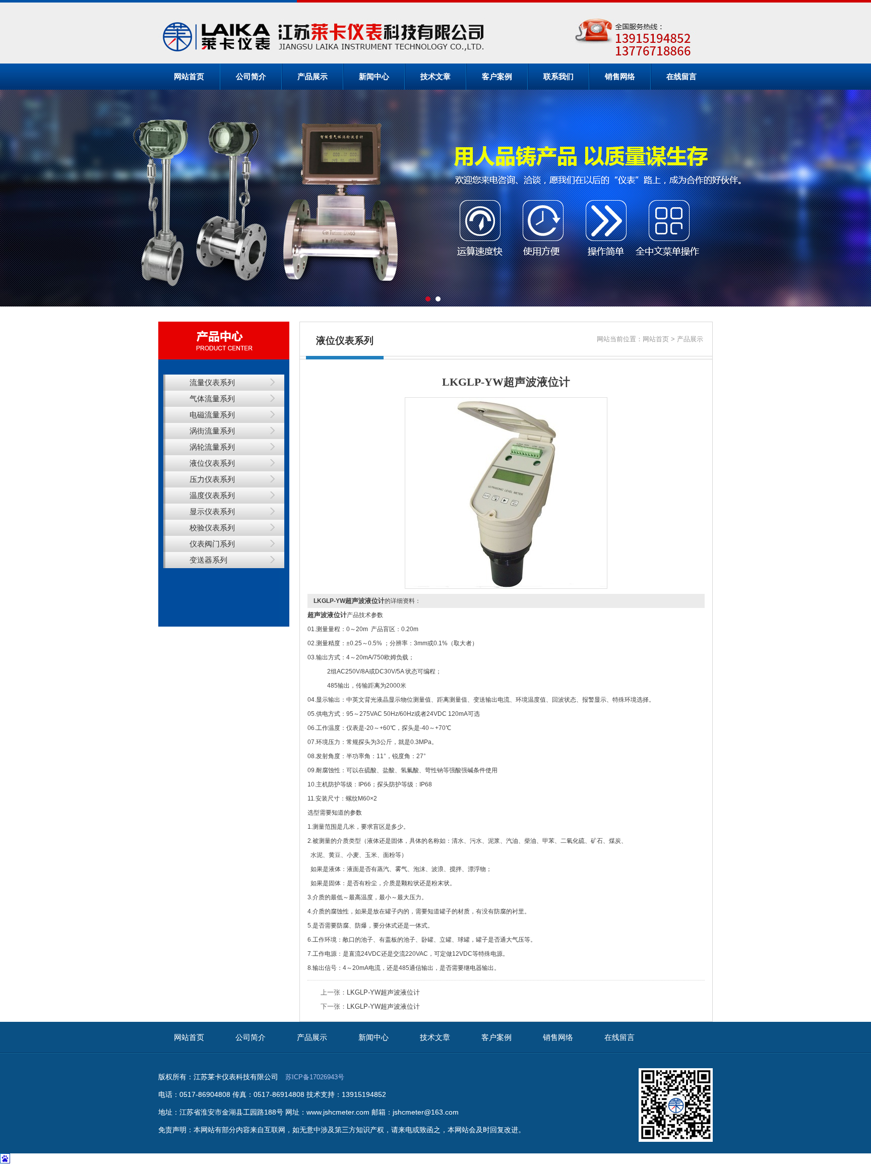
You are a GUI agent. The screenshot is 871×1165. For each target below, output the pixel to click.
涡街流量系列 (212, 430)
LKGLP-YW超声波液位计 (383, 992)
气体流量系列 (212, 398)
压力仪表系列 (212, 479)
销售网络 (620, 76)
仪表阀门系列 (212, 543)
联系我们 (558, 76)
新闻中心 (374, 76)
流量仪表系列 (212, 382)
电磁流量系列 (212, 414)
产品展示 (312, 76)
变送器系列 (208, 560)
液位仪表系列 (212, 463)
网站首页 (189, 76)
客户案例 (497, 76)
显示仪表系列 (212, 511)
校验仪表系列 (212, 527)
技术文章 (435, 76)
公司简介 (251, 76)
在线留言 (681, 76)
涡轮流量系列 (212, 447)
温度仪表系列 (212, 495)
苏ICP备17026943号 (314, 1077)
